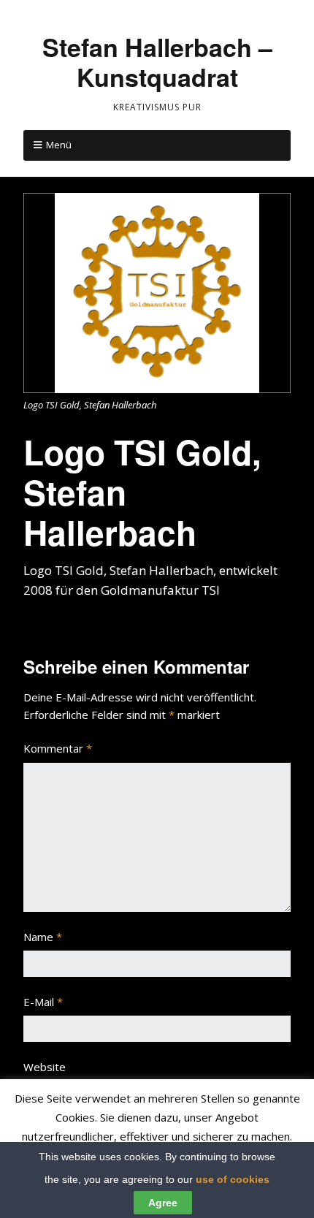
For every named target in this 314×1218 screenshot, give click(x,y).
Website (44, 1066)
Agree (162, 1203)
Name (42, 936)
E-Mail (43, 1001)
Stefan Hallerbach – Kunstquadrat (157, 61)
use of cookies (232, 1179)
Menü (59, 144)
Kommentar (57, 748)
